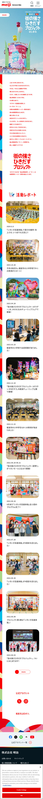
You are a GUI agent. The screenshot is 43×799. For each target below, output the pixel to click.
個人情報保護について (9, 763)
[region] (21, 781)
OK (21, 795)
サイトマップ (19, 758)
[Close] (40, 767)
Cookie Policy (7, 785)
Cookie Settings (21, 790)
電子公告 (24, 763)
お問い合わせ (6, 758)
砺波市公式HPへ (22, 713)
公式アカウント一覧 (19, 742)
